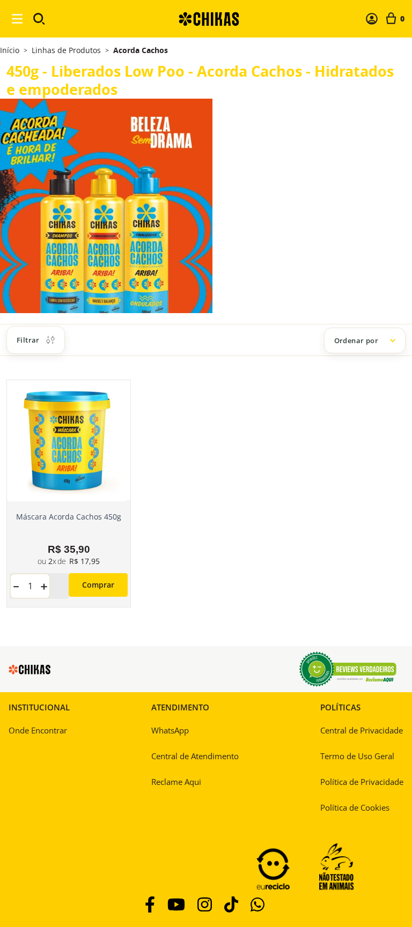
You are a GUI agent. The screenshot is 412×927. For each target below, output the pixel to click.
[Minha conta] (372, 19)
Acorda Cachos (140, 50)
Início (9, 50)
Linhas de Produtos (66, 50)
